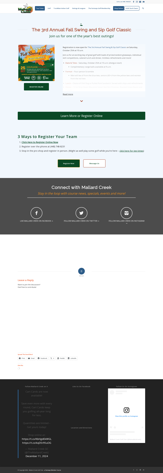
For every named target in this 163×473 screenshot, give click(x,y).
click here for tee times (131, 150)
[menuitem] (29, 8)
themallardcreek (134, 439)
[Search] (143, 8)
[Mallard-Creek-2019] (25, 8)
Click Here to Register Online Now (40, 142)
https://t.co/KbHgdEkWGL (37, 439)
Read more (68, 94)
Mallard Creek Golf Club (118, 439)
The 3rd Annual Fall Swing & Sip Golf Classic (107, 47)
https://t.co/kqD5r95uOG (36, 443)
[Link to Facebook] (133, 1)
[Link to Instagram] (136, 1)
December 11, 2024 (37, 456)
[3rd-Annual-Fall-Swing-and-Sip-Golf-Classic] (36, 63)
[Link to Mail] (143, 1)
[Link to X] (140, 1)
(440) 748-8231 (126, 1)
